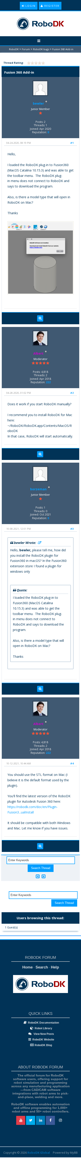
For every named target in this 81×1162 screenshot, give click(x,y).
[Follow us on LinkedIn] (40, 1120)
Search (42, 967)
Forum (26, 49)
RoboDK (14, 49)
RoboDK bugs (41, 49)
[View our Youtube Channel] (20, 1120)
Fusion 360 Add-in (62, 49)
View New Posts (43, 1034)
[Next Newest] (43, 876)
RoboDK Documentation (43, 1022)
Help (55, 967)
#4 (72, 763)
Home (27, 967)
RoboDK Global (38, 1153)
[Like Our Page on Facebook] (50, 1120)
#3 (72, 528)
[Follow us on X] (30, 1120)
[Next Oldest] (38, 876)
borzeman (38, 489)
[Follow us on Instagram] (60, 1120)
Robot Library (43, 1028)
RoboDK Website (43, 1039)
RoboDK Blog (43, 1045)
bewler (38, 103)
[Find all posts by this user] (40, 318)
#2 (72, 392)
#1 (72, 142)
